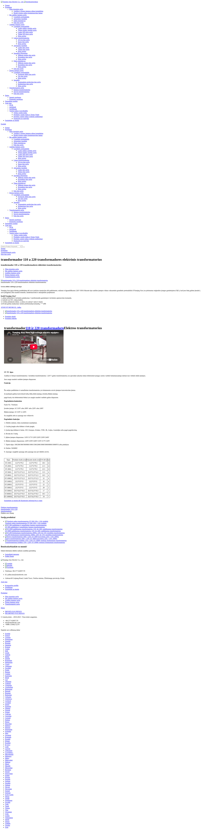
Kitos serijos (22, 36)
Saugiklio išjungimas (21, 53)
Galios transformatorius (21, 38)
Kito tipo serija (18, 23)
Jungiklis (17, 80)
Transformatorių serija (16, 88)
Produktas (8, 7)
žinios (7, 95)
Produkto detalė (10, 316)
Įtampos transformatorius (22, 90)
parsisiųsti (12, 107)
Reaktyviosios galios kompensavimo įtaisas (28, 13)
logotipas (35, 2)
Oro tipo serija (22, 76)
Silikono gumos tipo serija (26, 55)
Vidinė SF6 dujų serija (25, 34)
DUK (11, 105)
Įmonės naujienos (15, 97)
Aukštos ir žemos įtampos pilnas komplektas (28, 11)
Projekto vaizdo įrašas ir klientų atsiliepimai (28, 116)
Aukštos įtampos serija (16, 24)
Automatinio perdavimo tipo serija (29, 82)
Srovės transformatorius (21, 92)
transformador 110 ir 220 (9, 509)
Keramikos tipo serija (25, 57)
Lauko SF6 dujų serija (25, 32)
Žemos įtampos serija (16, 70)
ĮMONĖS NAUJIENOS (13, 611)
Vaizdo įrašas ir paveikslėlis (18, 111)
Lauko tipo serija (23, 47)
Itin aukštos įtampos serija (18, 15)
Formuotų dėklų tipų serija (26, 74)
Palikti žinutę (9, 556)
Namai (7, 5)
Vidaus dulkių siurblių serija (27, 30)
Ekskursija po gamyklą (21, 118)
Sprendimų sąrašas (11, 101)
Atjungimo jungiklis (20, 19)
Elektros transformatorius (9, 507)
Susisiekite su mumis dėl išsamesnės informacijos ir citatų (23, 500)
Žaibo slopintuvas (20, 21)
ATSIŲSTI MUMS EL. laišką (11, 307)
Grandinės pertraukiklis (21, 17)
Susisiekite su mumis (12, 120)
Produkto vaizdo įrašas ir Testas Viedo (26, 115)
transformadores (6, 511)
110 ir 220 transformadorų (45, 328)
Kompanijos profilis (11, 585)
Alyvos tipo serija (24, 40)
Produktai (4, 593)
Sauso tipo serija (23, 42)
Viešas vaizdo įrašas (20, 113)
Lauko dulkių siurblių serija (27, 28)
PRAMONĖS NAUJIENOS (15, 613)
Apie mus (8, 103)
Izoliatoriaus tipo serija (25, 84)
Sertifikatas (13, 109)
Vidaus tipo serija (23, 49)
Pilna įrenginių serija (16, 9)
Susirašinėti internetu (12, 554)
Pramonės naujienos (16, 99)
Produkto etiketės (11, 318)
